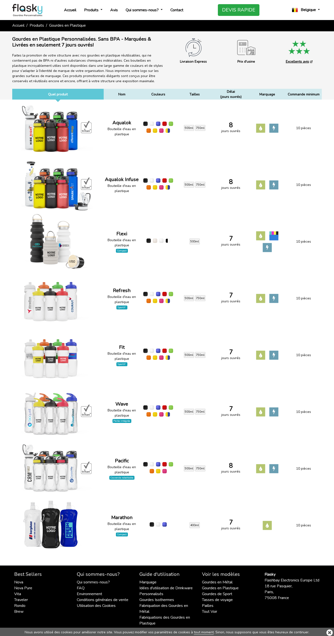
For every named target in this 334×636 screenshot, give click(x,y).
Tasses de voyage (217, 599)
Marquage (147, 582)
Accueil (70, 10)
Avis (114, 10)
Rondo (19, 605)
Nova (18, 582)
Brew (18, 611)
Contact (176, 10)
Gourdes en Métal (217, 582)
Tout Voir (209, 611)
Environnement (89, 594)
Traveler (21, 599)
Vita (17, 594)
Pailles (207, 605)
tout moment (204, 632)
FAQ (81, 588)
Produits (92, 10)
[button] (306, 10)
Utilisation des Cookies (96, 605)
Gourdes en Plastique (220, 588)
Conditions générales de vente (102, 599)
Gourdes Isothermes (156, 599)
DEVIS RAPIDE (238, 10)
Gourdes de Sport (217, 594)
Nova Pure (23, 588)
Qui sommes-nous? (143, 10)
